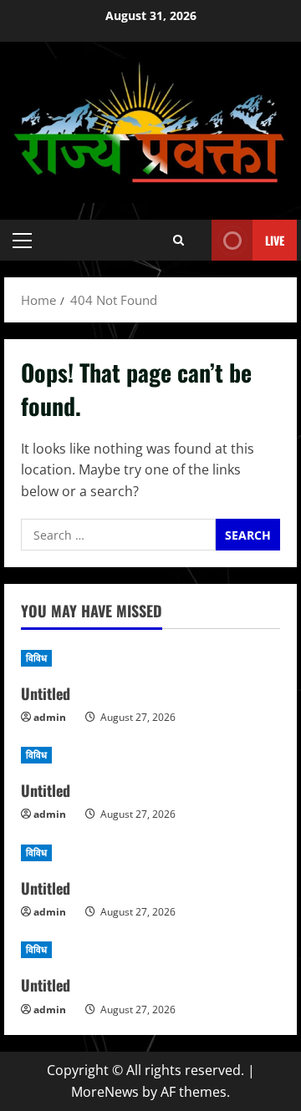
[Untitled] (150, 658)
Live (274, 240)
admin (49, 717)
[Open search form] (178, 240)
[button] (22, 240)
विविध (36, 658)
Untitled (45, 693)
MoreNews (105, 1092)
